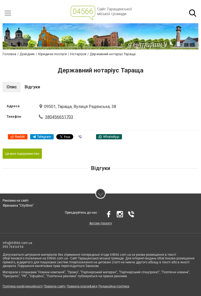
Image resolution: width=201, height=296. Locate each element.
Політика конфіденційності (23, 286)
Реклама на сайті (16, 200)
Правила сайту (55, 286)
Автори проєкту (100, 223)
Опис (12, 86)
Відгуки (32, 86)
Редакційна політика (113, 286)
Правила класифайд (82, 286)
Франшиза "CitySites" (18, 205)
